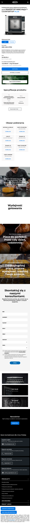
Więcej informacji (12, 519)
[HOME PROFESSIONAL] (15, 2)
